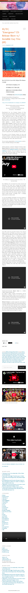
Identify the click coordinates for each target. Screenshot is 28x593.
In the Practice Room (6, 511)
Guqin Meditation (12, 16)
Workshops (4, 528)
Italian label (8, 358)
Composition (5, 502)
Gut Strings (4, 509)
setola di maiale (18, 94)
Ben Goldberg (11, 352)
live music (23, 358)
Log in (3, 547)
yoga (3, 529)
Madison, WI (4, 557)
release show (9, 361)
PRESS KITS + (11, 13)
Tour (3, 525)
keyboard (15, 358)
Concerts (4, 503)
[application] (14, 454)
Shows (16, 351)
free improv (21, 356)
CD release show (21, 355)
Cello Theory (5, 498)
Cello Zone (4, 499)
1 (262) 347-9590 (5, 558)
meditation (4, 515)
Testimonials (4, 16)
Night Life (4, 361)
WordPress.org (5, 552)
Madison (4, 359)
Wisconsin (17, 362)
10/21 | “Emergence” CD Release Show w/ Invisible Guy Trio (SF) (11, 36)
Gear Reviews (5, 507)
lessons (3, 514)
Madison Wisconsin (10, 359)
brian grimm (8, 355)
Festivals (4, 506)
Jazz (12, 358)
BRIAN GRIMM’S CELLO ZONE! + (17, 11)
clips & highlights (5, 500)
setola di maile (7, 99)
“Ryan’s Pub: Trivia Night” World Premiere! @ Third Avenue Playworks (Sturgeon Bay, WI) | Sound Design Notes (13, 477)
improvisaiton (12, 357)
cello (3, 356)
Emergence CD (15, 356)
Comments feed (5, 550)
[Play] (3, 460)
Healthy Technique (6, 510)
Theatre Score (5, 524)
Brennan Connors (17, 352)
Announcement (12, 351)
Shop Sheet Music (5, 18)
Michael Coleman (17, 359)
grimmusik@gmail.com (6, 559)
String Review (5, 522)
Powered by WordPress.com (13, 590)
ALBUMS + (4, 13)
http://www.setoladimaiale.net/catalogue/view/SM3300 (14, 102)
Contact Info (13, 18)
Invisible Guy (18, 357)
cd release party (14, 355)
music (22, 359)
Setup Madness (5, 518)
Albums (7, 351)
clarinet (6, 356)
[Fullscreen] (24, 460)
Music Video (4, 517)
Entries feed (4, 549)
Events (3, 504)
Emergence (10, 356)
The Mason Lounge (11, 362)
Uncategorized (5, 526)
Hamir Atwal (7, 357)
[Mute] (22, 460)
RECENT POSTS (5, 11)
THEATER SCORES (19, 13)
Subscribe (21, 367)
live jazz (19, 358)
